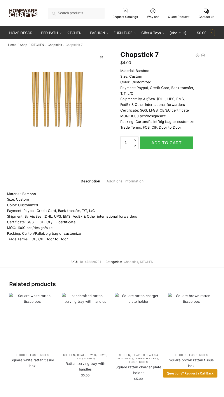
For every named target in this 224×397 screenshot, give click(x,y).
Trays (102, 355)
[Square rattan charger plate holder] (138, 321)
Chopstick (55, 45)
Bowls (91, 355)
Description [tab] (90, 181)
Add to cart (166, 142)
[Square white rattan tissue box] (32, 321)
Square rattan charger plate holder (138, 370)
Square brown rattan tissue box (191, 363)
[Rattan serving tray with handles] (85, 321)
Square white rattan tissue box (32, 363)
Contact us (206, 17)
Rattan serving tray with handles (85, 366)
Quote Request (178, 17)
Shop (23, 45)
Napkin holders (147, 358)
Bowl (81, 355)
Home (12, 45)
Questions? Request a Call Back (190, 373)
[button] (101, 57)
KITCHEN (37, 45)
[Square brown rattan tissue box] (191, 321)
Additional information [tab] (125, 181)
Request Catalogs (125, 17)
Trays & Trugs (85, 358)
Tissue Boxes (39, 355)
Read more (32, 388)
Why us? (153, 17)
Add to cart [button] (85, 388)
